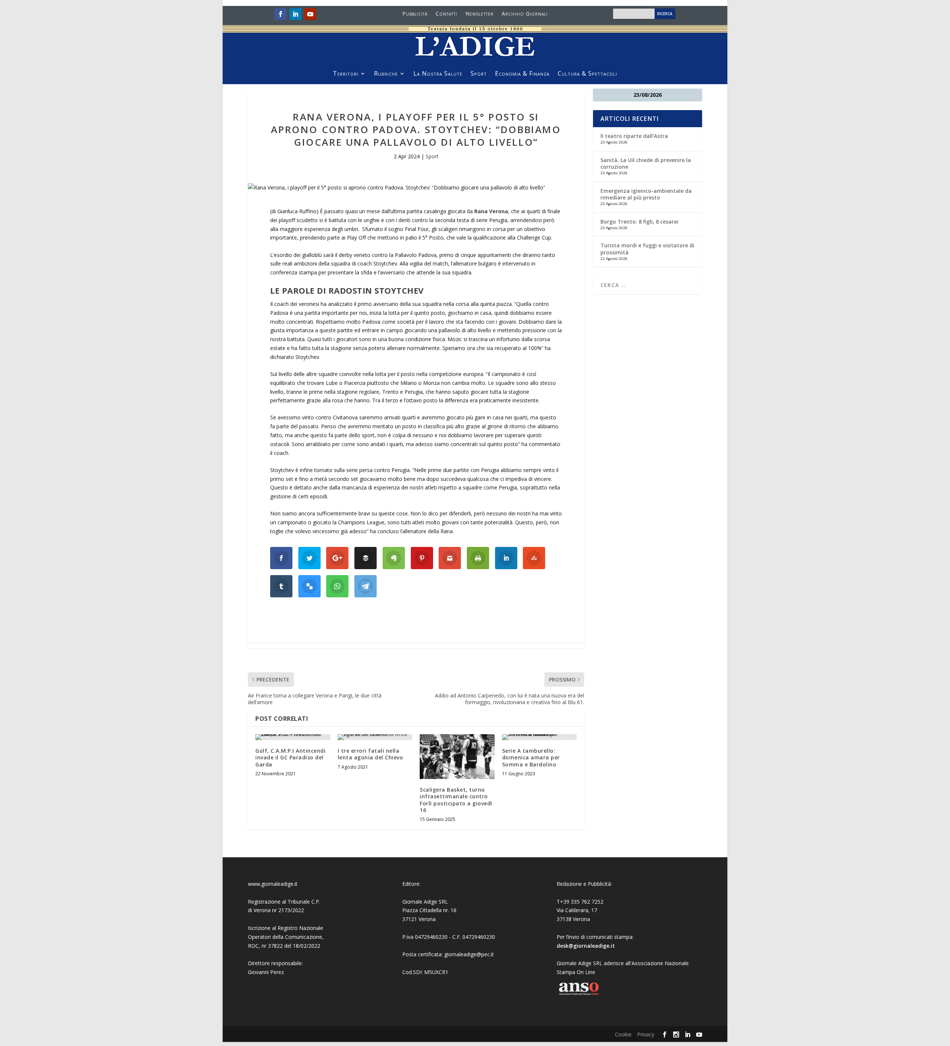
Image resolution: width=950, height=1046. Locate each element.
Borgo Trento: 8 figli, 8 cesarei (639, 221)
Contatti (446, 14)
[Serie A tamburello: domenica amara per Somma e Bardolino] (539, 737)
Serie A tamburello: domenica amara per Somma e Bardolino (531, 757)
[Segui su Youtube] (310, 14)
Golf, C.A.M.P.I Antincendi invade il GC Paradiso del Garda (290, 757)
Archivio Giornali (525, 14)
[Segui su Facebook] (280, 14)
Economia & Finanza (522, 74)
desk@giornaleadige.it (586, 945)
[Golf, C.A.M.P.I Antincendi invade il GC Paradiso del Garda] (292, 737)
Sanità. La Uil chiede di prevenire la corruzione (645, 163)
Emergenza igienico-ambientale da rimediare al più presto (646, 194)
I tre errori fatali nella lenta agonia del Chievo (370, 754)
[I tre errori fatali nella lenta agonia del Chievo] (375, 737)
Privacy (645, 1034)
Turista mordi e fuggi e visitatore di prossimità (647, 248)
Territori (345, 74)
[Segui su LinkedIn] (295, 14)
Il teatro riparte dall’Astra (634, 135)
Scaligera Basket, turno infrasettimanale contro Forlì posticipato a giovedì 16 (456, 800)
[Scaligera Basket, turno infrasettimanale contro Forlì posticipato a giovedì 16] (457, 756)
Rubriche (386, 74)
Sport (479, 74)
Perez (277, 972)
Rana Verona (491, 211)
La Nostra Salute (437, 74)
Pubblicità (415, 14)
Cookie (623, 1034)
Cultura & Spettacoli (587, 74)
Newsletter (479, 14)
